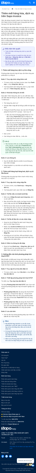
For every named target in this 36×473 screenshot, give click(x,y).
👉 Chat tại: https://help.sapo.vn (10, 414)
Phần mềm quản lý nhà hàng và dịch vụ (12, 391)
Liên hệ (3, 360)
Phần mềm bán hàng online (8, 381)
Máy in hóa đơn (5, 400)
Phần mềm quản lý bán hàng (9, 379)
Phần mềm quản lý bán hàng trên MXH (12, 389)
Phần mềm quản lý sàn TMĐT (9, 386)
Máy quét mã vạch (6, 405)
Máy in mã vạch (5, 402)
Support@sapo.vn (13, 424)
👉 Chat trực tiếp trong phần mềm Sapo (13, 416)
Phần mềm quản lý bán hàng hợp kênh (12, 393)
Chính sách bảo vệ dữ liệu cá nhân (10, 370)
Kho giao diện (5, 365)
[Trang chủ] (13, 9)
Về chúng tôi (4, 355)
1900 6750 (21, 421)
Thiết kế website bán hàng (8, 384)
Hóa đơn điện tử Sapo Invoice (23, 9)
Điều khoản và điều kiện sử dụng (10, 367)
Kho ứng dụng (5, 362)
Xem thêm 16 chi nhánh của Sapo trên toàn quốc (22, 447)
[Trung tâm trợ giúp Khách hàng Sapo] (7, 2)
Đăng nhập (4, 372)
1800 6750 (15, 419)
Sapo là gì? (4, 358)
